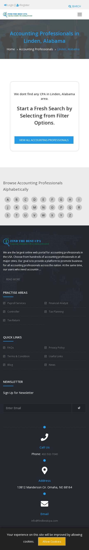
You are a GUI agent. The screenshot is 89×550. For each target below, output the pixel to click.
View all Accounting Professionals (44, 140)
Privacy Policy (57, 347)
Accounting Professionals (36, 49)
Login (10, 5)
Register (24, 5)
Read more (13, 279)
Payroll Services (16, 303)
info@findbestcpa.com (44, 520)
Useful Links (56, 356)
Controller (13, 311)
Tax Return (13, 320)
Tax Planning (56, 311)
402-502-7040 (50, 454)
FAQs (10, 347)
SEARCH (76, 6)
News (52, 365)
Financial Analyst (58, 303)
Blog (10, 365)
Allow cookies (52, 541)
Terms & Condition (18, 356)
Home (11, 49)
